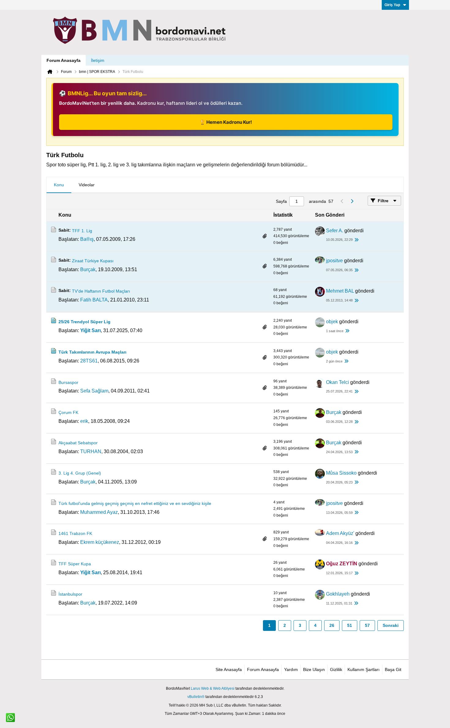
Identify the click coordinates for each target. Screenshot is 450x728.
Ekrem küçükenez (99, 542)
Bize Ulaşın (314, 669)
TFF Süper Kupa (74, 563)
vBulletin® (195, 697)
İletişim (97, 60)
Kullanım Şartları (363, 669)
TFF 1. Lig (82, 230)
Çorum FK (68, 412)
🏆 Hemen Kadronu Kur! (226, 122)
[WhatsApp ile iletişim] (10, 717)
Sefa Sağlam (94, 390)
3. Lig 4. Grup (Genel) (79, 473)
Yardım (291, 669)
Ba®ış (87, 239)
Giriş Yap (392, 5)
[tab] (59, 185)
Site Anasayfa (229, 669)
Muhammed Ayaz (99, 512)
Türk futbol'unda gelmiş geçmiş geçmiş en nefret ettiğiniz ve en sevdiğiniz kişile (134, 503)
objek (332, 321)
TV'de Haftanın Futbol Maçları (101, 291)
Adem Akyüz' (340, 533)
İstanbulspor (70, 594)
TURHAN (90, 451)
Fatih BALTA (94, 299)
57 (367, 625)
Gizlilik (336, 669)
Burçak (88, 269)
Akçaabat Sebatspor (78, 442)
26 (331, 625)
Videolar (87, 184)
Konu (59, 184)
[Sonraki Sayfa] (351, 201)
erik (84, 421)
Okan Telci (337, 382)
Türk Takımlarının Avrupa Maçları (92, 352)
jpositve (334, 260)
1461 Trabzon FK (75, 533)
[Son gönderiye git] (356, 240)
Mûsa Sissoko (341, 473)
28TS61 (89, 360)
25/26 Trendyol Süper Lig (84, 321)
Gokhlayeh (338, 594)
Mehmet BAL (340, 291)
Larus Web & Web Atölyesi (212, 688)
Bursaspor (68, 382)
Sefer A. (334, 230)
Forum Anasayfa (64, 60)
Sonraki (391, 625)
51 (349, 625)
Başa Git (393, 669)
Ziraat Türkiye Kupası (93, 260)
